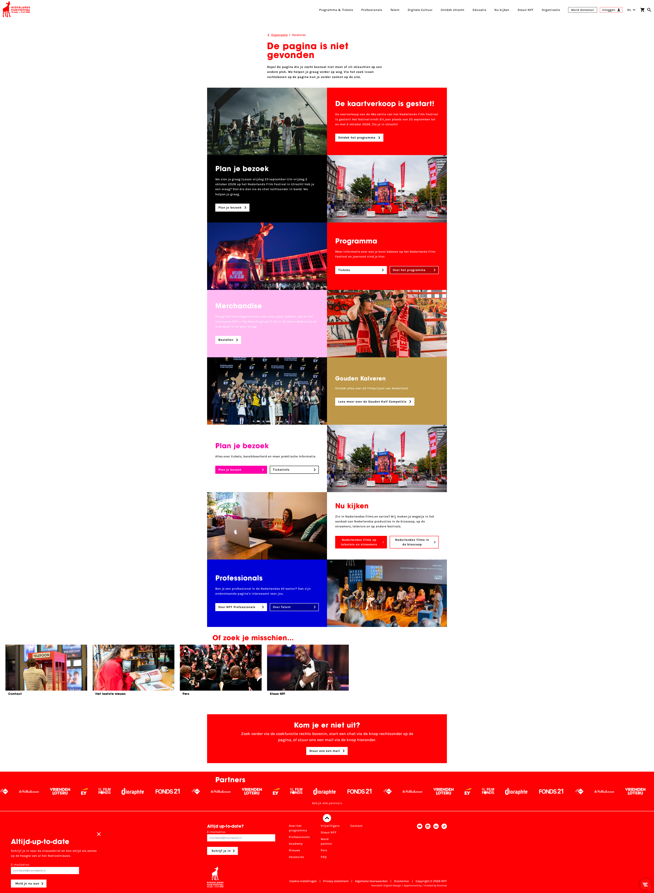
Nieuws (294, 850)
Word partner (326, 841)
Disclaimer (401, 881)
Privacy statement (336, 881)
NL (629, 10)
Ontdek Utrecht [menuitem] (452, 9)
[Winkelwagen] (642, 10)
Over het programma (298, 828)
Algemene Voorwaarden (371, 881)
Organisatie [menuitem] (551, 9)
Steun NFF (329, 832)
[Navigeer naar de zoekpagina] (649, 10)
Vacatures (296, 857)
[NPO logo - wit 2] (27, 791)
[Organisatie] (268, 35)
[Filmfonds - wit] (128, 791)
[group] (46, 671)
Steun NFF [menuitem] (526, 9)
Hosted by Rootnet (435, 885)
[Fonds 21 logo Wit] (191, 791)
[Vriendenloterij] (83, 791)
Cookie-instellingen (303, 881)
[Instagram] (428, 842)
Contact (356, 826)
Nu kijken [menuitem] (501, 9)
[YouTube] (419, 842)
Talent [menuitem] (395, 9)
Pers (324, 850)
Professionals (299, 837)
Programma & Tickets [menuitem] (336, 9)
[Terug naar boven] (327, 818)
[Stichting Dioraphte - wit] (156, 791)
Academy (296, 844)
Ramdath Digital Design (386, 885)
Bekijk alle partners (327, 803)
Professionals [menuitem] (371, 9)
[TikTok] (444, 842)
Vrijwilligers (330, 826)
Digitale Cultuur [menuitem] (420, 9)
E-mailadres (216, 832)
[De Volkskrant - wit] (52, 791)
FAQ (324, 857)
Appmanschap (413, 885)
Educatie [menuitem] (479, 9)
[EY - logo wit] (107, 791)
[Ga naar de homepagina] (16, 9)
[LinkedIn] (436, 842)
